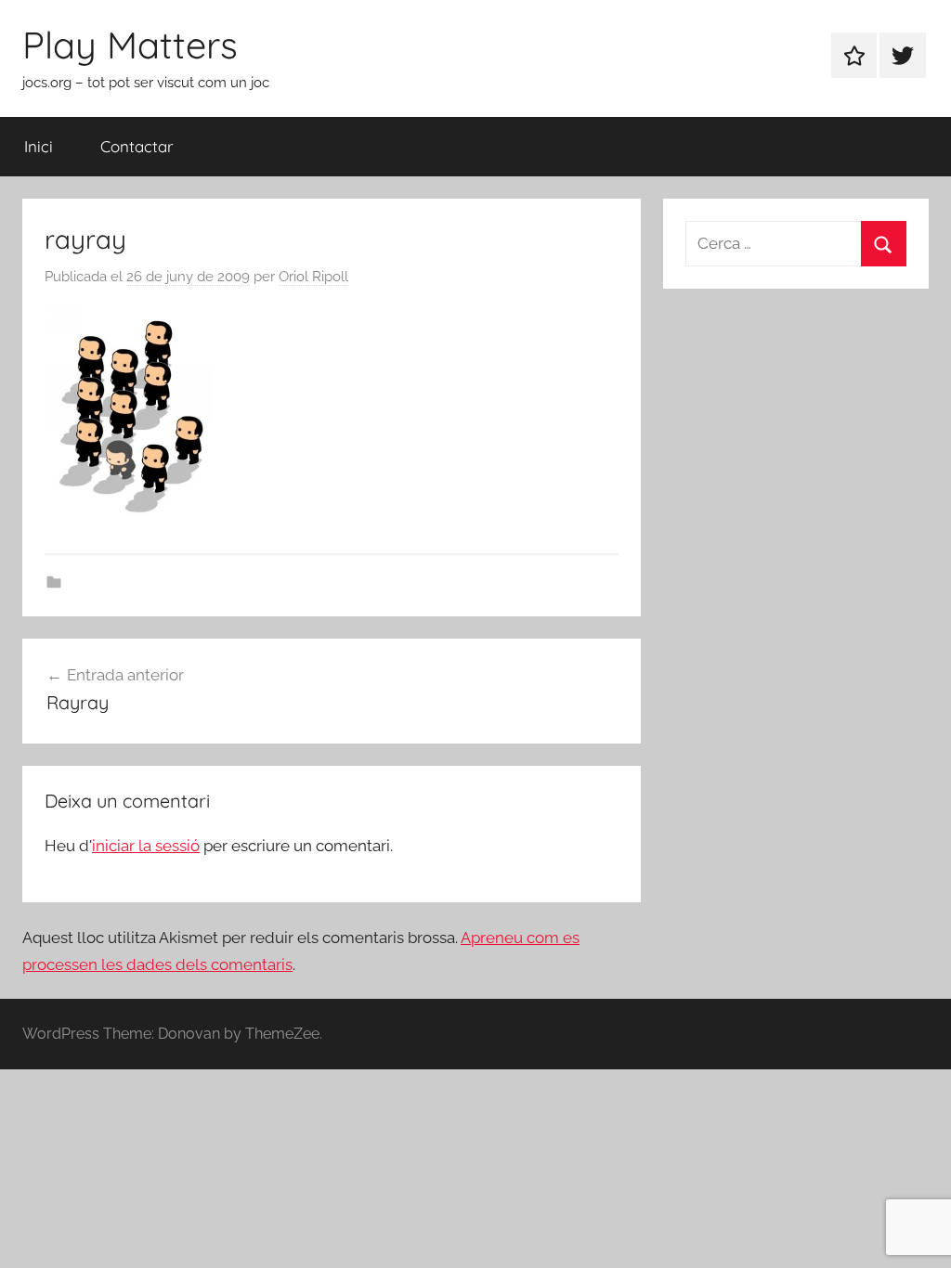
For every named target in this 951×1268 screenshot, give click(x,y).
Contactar (137, 146)
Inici (38, 146)
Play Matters (130, 44)
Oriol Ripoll (313, 276)
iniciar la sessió (146, 845)
